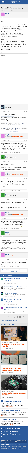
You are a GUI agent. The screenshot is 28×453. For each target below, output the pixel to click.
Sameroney (6, 282)
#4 (26, 161)
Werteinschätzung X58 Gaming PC (14, 287)
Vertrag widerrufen (22, 446)
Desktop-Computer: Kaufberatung (17, 288)
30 (3, 372)
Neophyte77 (6, 294)
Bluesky (19, 428)
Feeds (4, 428)
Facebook (5, 431)
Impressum (3, 446)
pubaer (5, 302)
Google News (14, 431)
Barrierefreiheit (13, 448)
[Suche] (26, 1)
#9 (26, 259)
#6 (26, 199)
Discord (11, 428)
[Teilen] (24, 19)
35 (3, 348)
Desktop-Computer (14, 282)
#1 (26, 19)
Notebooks (10, 302)
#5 (26, 178)
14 (3, 397)
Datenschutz (20, 448)
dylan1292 (6, 311)
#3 (26, 140)
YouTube (5, 437)
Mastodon (14, 434)
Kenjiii (3, 10)
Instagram (5, 434)
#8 (26, 238)
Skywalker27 (6, 288)
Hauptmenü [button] (3, 2)
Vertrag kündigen (5, 448)
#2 (26, 111)
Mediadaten (14, 446)
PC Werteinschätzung (10, 293)
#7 (26, 218)
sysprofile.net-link (14, 131)
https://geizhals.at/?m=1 (7, 116)
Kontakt (8, 446)
